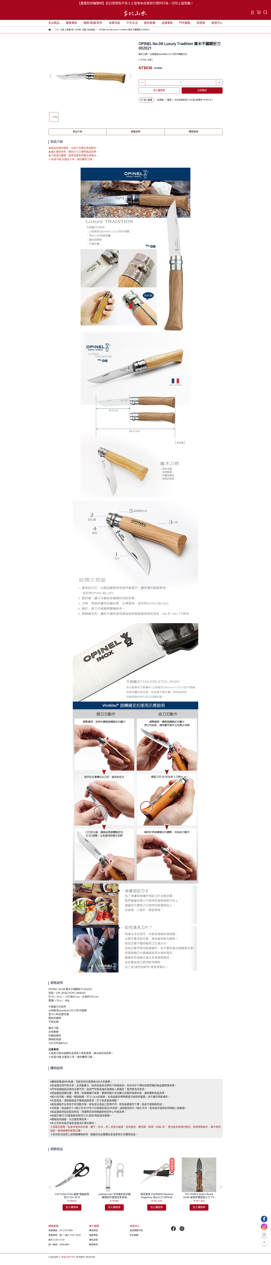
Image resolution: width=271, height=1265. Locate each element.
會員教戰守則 (136, 1230)
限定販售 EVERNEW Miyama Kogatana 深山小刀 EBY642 (157, 1196)
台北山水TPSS (68, 1257)
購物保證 (93, 1230)
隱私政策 (93, 1239)
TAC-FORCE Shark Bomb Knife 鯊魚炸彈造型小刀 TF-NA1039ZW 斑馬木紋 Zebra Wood (199, 1196)
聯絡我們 (93, 1244)
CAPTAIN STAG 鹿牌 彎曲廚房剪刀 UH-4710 (72, 1196)
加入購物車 (159, 90)
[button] (130, 76)
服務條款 (93, 1235)
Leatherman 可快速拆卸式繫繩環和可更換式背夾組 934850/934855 (114, 1196)
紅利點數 (134, 1235)
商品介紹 (77, 131)
